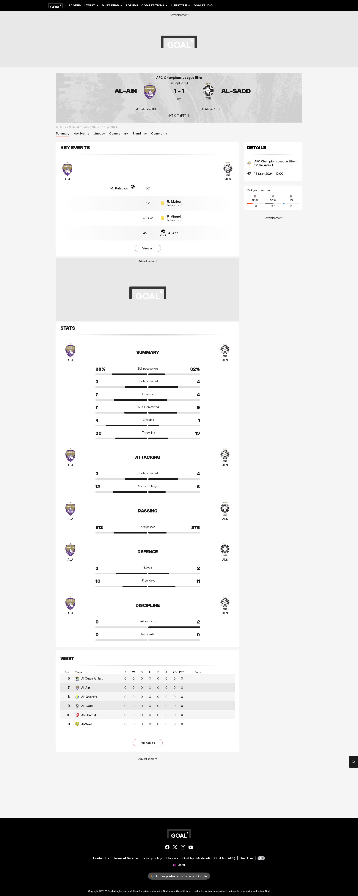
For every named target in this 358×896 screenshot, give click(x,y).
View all (147, 248)
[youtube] (191, 847)
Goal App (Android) (196, 858)
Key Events (81, 133)
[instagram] (183, 847)
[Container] (108, 91)
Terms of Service (125, 858)
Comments (159, 133)
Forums (132, 5)
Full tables (148, 743)
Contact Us (101, 858)
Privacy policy (152, 858)
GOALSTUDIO (203, 5)
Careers (172, 858)
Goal (110, 891)
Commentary (118, 133)
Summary (62, 133)
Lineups (99, 133)
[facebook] (167, 847)
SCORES (75, 5)
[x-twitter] (175, 847)
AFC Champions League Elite (179, 78)
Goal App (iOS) (224, 858)
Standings (139, 133)
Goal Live (246, 858)
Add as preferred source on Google (181, 876)
